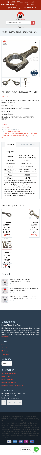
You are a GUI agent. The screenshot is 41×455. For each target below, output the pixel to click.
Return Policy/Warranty (9, 382)
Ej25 (26, 136)
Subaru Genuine (33, 136)
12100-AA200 (28, 134)
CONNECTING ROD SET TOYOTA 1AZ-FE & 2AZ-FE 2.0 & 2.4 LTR (7, 256)
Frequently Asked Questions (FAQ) (12, 385)
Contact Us (5, 354)
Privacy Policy (5, 376)
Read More (5, 337)
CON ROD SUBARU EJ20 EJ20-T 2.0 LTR (34, 226)
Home (3, 345)
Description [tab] (10, 144)
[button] (36, 43)
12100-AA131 (19, 134)
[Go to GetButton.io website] (36, 453)
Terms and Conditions (8, 373)
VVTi (2, 138)
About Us (4, 348)
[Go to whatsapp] (36, 449)
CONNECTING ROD (18, 136)
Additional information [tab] (28, 144)
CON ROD (9, 136)
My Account (5, 351)
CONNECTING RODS (14, 132)
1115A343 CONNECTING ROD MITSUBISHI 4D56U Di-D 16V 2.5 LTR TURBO (7, 226)
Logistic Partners (7, 379)
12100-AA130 (9, 134)
